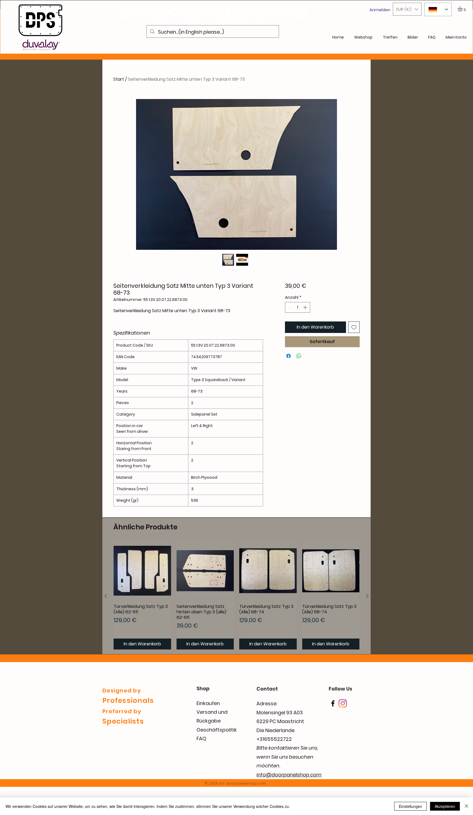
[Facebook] (333, 703)
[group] (236, 596)
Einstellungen (410, 806)
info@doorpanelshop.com (289, 774)
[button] (407, 9)
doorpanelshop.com (246, 783)
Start (118, 79)
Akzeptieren (445, 806)
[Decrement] (289, 307)
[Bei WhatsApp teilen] (299, 356)
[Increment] (305, 307)
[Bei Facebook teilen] (288, 356)
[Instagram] (343, 703)
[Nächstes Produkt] (367, 596)
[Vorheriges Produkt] (105, 596)
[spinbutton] (297, 307)
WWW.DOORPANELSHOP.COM (213, 12)
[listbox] (407, 9)
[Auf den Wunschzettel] (354, 327)
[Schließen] (466, 806)
